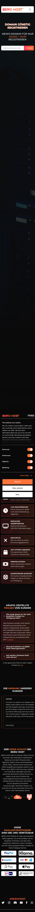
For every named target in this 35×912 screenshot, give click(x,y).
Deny (17, 494)
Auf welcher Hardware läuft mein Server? (17, 656)
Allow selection (17, 488)
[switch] (30, 455)
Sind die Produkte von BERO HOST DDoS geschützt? (18, 647)
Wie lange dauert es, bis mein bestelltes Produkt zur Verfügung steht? (18, 616)
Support (10, 640)
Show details (24, 475)
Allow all (17, 482)
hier (21, 665)
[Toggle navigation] (30, 9)
